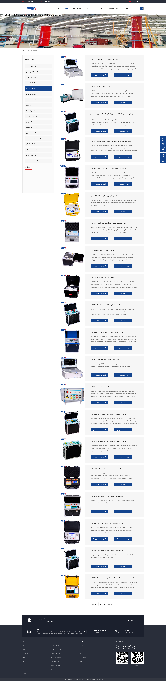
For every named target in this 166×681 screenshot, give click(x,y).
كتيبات (81, 653)
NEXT (110, 604)
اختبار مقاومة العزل (31, 149)
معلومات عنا (77, 8)
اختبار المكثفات (30, 144)
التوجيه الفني (83, 657)
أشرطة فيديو (83, 649)
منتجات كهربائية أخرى (32, 160)
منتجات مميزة (83, 661)
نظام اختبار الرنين (31, 66)
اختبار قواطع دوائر (31, 94)
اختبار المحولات (34, 50)
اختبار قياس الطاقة (31, 155)
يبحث (141, 8)
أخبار (101, 8)
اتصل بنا (125, 8)
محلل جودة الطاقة (31, 110)
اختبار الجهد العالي (31, 77)
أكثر (52, 669)
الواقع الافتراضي (113, 8)
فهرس (53, 641)
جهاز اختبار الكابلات (31, 116)
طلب (86, 8)
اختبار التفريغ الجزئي (32, 72)
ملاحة (24, 641)
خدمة (94, 8)
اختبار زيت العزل (31, 133)
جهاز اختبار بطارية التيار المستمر (35, 138)
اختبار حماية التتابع (31, 99)
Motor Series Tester (32, 83)
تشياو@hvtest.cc (29, 1)
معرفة (81, 645)
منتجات (66, 8)
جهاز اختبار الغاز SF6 (32, 127)
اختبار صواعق (30, 122)
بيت (58, 8)
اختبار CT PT (29, 105)
